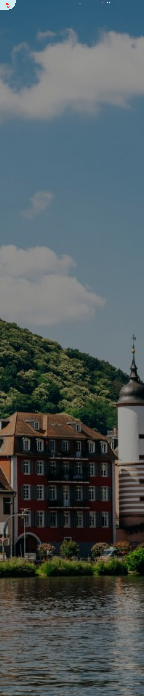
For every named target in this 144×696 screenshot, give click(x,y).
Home (80, 2)
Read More (73, 357)
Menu (110, 3)
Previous (2, 349)
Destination (86, 2)
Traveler (98, 2)
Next (142, 349)
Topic (92, 2)
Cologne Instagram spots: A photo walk (72, 347)
